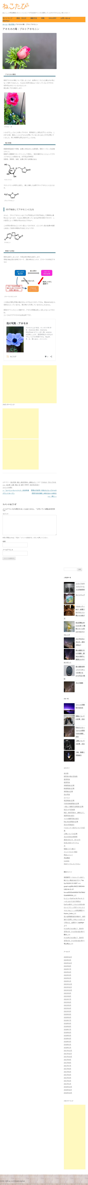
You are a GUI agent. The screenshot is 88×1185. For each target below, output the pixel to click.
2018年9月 (67, 1023)
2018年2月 (67, 1044)
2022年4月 (67, 972)
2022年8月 (67, 966)
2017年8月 (67, 1063)
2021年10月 (68, 990)
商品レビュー (68, 855)
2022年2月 (67, 978)
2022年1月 (67, 981)
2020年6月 (67, 1017)
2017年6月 (67, 1069)
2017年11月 (68, 1053)
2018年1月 (67, 1047)
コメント (6, 514)
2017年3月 (67, 1078)
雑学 (22, 485)
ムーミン (67, 797)
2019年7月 (67, 1020)
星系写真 (67, 779)
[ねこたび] (16, 6)
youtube (66, 861)
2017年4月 (67, 1075)
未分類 (66, 773)
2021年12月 (68, 984)
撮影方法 (33, 18)
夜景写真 (67, 782)
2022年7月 (67, 969)
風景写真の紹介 (69, 815)
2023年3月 (67, 960)
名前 (4, 541)
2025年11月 (68, 957)
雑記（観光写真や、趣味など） (26, 482)
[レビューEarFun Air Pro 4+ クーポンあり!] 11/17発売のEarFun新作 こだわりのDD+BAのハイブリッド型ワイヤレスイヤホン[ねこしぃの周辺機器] (74, 904)
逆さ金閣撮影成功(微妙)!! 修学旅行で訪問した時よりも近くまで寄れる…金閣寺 (74, 919)
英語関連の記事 (69, 800)
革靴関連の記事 (69, 785)
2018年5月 (67, 1035)
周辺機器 (67, 858)
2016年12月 (68, 1087)
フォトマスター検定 (70, 852)
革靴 (42, 18)
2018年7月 (67, 1029)
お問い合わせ (65, 18)
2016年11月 (68, 1090)
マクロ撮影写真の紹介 (71, 818)
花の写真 (13, 482)
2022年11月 (68, 963)
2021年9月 (67, 993)
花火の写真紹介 (69, 825)
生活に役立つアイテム (71, 843)
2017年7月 (67, 1066)
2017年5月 (67, 1072)
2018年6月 (67, 1032)
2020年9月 (67, 1014)
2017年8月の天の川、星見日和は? (80, 642)
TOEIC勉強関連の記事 (71, 803)
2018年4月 (67, 1038)
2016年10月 (68, 1093)
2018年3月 (67, 1041)
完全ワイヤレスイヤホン (72, 864)
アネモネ (44, 482)
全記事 (8, 485)
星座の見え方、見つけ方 (72, 840)
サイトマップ (7, 18)
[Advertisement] (30, 384)
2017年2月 (67, 1081)
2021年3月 (67, 1011)
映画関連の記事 (69, 788)
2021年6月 (67, 1002)
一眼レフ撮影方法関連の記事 (73, 806)
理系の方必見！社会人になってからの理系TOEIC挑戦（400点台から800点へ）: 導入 (44, 493)
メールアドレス (8, 550)
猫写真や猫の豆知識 (70, 776)
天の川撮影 (79, 683)
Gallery (52, 18)
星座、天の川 (21, 18)
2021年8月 (67, 996)
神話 (16, 485)
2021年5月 (67, 1005)
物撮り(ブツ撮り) (69, 849)
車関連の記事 (68, 791)
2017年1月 (67, 1084)
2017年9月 (67, 1060)
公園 (12, 485)
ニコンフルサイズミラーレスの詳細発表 (80, 586)
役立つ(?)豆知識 (69, 809)
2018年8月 (67, 1026)
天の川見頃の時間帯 (70, 837)
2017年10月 (68, 1056)
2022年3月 (67, 975)
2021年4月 (67, 1008)
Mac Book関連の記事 (71, 822)
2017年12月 (68, 1050)
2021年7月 (67, 999)
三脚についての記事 (70, 834)
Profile (6, 21)
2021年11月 (68, 987)
